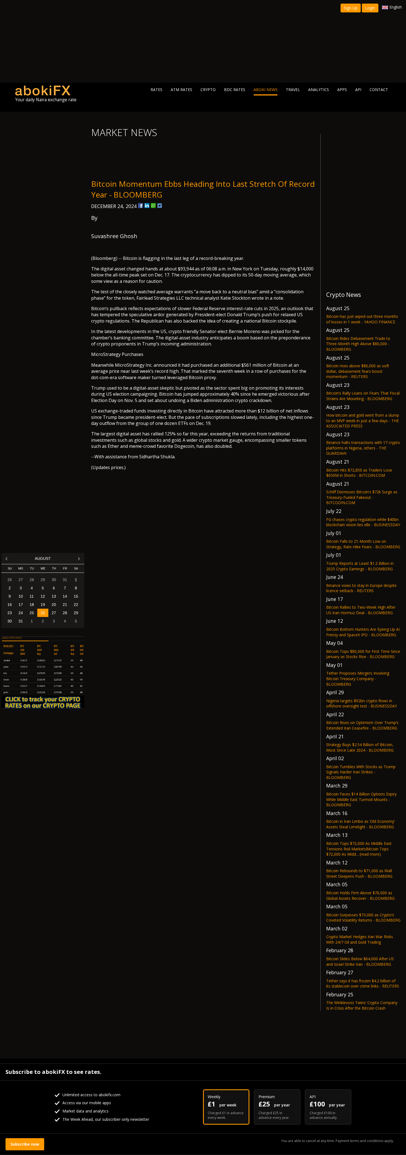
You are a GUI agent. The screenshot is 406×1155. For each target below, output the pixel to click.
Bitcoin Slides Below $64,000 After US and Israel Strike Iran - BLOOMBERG (360, 961)
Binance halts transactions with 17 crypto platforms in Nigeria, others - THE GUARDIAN (363, 448)
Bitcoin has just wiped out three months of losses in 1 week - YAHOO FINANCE (362, 319)
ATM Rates (181, 89)
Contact (379, 89)
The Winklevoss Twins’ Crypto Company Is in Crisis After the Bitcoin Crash (361, 1005)
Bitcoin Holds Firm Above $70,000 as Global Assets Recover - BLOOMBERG (360, 895)
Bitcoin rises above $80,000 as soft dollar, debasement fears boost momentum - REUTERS (357, 371)
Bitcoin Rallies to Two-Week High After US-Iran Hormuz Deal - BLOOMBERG (361, 610)
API (358, 89)
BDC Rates (234, 89)
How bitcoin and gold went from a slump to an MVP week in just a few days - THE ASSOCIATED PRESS (362, 420)
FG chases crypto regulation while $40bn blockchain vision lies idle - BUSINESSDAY (363, 522)
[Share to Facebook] (140, 205)
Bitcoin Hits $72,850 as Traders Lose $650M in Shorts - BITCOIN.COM (359, 472)
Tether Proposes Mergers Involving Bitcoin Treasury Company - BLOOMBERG (357, 678)
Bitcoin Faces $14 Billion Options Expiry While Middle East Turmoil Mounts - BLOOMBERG (361, 799)
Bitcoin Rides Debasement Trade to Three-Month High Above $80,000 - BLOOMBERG (358, 344)
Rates (156, 89)
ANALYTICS (318, 89)
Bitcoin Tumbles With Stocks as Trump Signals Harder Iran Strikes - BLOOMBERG (361, 772)
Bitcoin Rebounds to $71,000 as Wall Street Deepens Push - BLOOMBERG (359, 873)
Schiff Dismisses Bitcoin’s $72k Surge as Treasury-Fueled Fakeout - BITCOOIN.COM (361, 497)
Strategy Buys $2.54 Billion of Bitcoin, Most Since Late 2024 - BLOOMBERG (360, 747)
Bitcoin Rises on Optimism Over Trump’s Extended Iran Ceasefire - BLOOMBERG (362, 725)
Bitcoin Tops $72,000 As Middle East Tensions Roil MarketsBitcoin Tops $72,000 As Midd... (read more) (359, 849)
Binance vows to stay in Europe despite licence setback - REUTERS (361, 588)
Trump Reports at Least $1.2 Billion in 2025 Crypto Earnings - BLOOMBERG (360, 566)
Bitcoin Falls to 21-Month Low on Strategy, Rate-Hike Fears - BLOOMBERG (363, 544)
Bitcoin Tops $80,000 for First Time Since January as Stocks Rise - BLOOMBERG (363, 654)
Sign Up (350, 7)
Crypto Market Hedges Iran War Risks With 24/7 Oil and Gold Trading (359, 939)
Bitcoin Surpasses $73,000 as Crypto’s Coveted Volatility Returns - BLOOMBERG (363, 917)
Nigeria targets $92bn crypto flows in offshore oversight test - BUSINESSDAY (361, 703)
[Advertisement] (203, 41)
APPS (342, 89)
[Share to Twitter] (159, 205)
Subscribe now (24, 1144)
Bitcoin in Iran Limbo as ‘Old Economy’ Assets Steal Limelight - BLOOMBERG (360, 824)
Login (370, 7)
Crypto (208, 89)
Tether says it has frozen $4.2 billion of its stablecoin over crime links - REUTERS (362, 983)
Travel (293, 89)
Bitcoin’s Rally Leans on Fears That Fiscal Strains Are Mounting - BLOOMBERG (363, 395)
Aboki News (266, 89)
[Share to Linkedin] (146, 205)
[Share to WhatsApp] (153, 205)
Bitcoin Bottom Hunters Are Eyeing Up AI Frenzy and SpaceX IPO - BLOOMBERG (363, 632)
